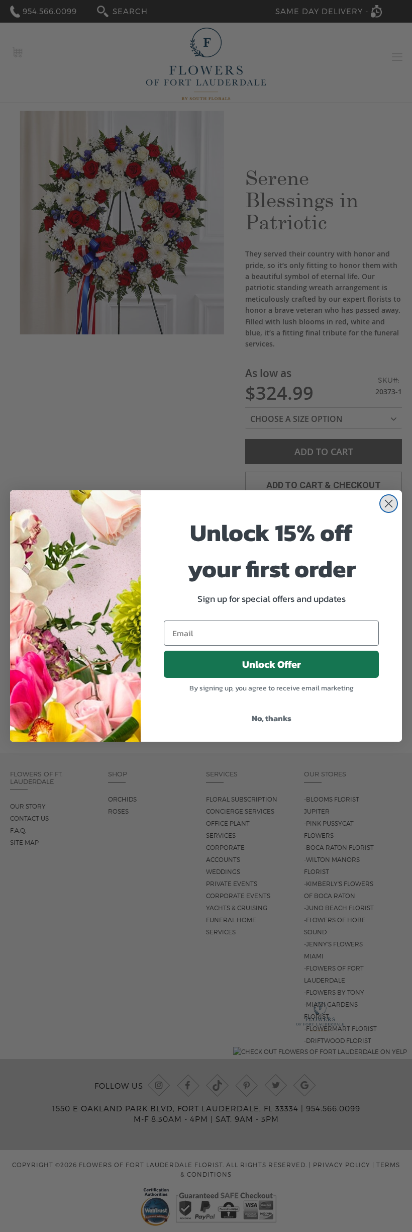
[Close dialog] (388, 503)
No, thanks (271, 718)
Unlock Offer (271, 664)
